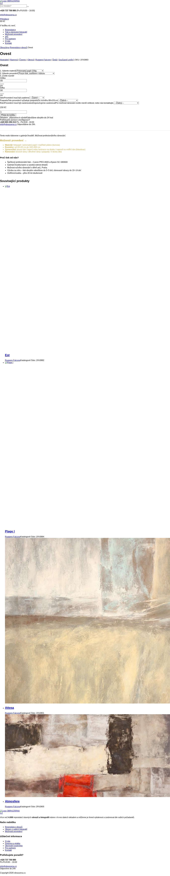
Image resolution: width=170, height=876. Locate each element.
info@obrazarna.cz (8, 15)
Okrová (31, 60)
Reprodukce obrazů (18, 47)
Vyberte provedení (9, 73)
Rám (2, 103)
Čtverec (22, 60)
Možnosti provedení (13, 34)
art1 (6, 36)
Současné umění (66, 60)
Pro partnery (10, 39)
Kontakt (8, 43)
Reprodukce (10, 30)
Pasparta (4, 100)
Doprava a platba (12, 843)
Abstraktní (4, 60)
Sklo (2, 98)
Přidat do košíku (8, 115)
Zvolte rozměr (7, 76)
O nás (7, 41)
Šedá (54, 60)
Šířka (2, 88)
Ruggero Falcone (43, 60)
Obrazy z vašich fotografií (16, 829)
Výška (2, 78)
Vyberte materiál (8, 71)
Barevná (14, 60)
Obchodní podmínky (14, 846)
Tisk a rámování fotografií (16, 32)
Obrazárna (4, 47)
